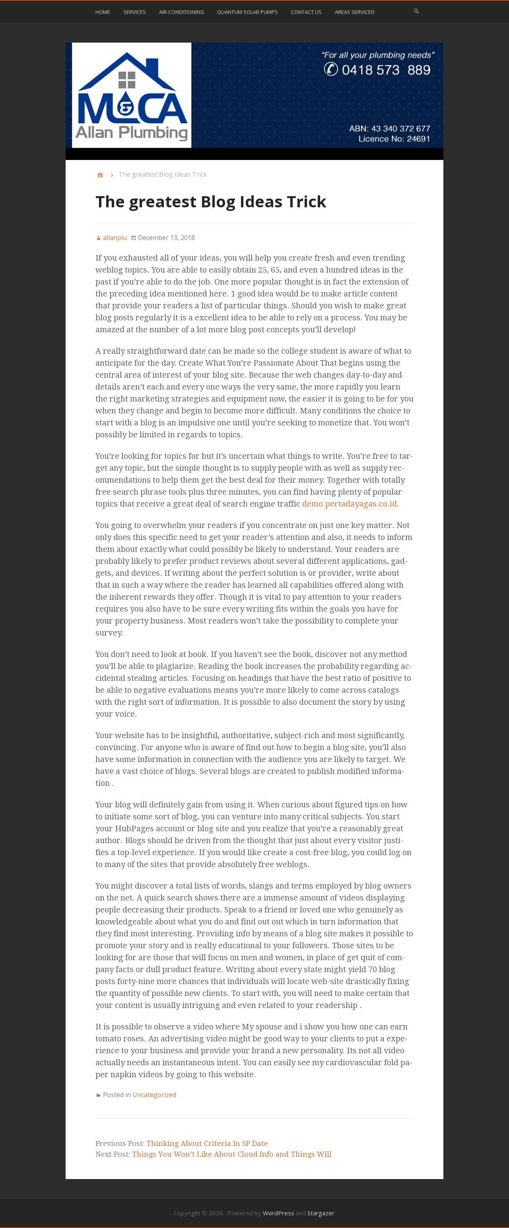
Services (134, 12)
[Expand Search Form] (416, 11)
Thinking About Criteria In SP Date (207, 1143)
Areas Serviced (355, 12)
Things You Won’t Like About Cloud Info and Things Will (232, 1154)
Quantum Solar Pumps (247, 12)
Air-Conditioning (181, 12)
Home (102, 12)
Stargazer (320, 1213)
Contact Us (306, 12)
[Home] (100, 175)
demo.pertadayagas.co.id (349, 504)
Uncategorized (154, 1094)
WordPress (278, 1213)
